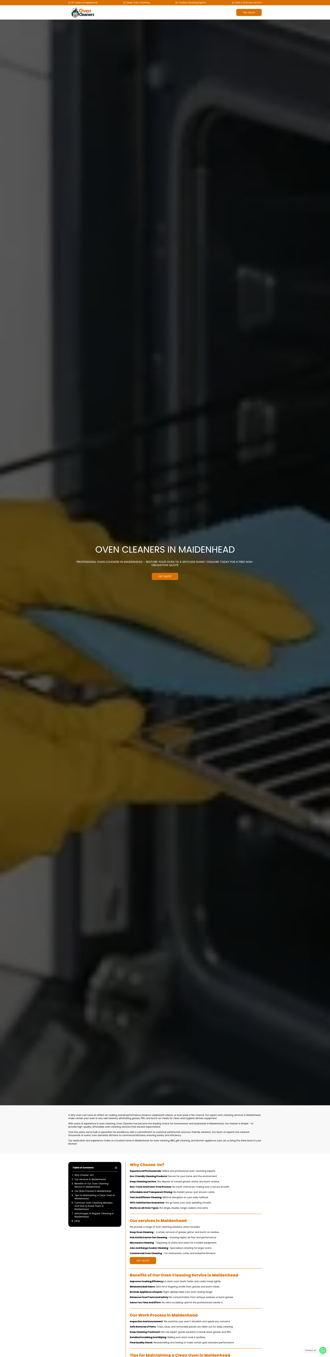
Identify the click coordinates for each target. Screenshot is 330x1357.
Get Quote (249, 12)
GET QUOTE (165, 576)
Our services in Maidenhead (90, 1179)
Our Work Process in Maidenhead (93, 1191)
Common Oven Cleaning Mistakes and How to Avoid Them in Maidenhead (94, 1206)
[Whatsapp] (322, 1350)
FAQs (77, 1221)
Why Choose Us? (84, 1175)
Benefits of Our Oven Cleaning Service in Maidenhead (91, 1185)
